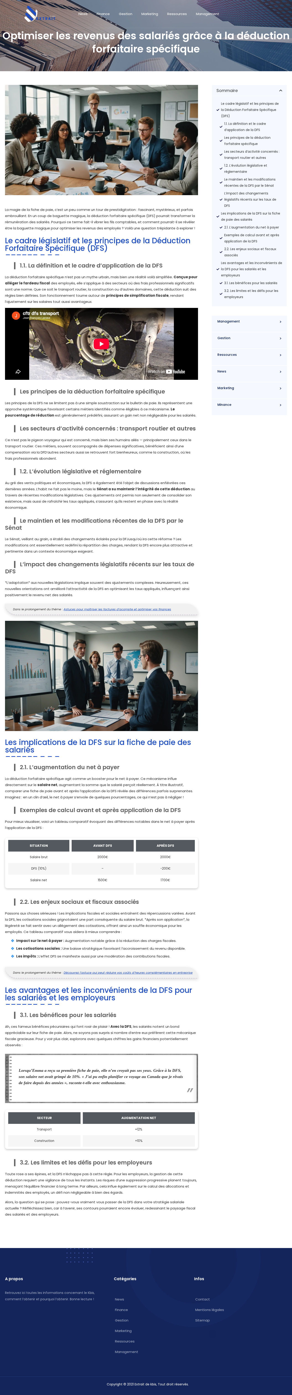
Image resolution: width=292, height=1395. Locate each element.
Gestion (125, 13)
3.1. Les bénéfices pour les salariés (250, 283)
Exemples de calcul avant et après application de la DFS (251, 238)
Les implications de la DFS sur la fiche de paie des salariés (250, 216)
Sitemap (202, 1320)
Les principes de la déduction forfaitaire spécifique (247, 140)
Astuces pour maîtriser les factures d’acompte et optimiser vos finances (117, 609)
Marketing (149, 13)
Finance (103, 13)
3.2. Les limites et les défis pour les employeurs (251, 293)
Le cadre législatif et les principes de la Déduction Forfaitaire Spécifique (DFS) (250, 109)
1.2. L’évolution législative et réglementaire (245, 168)
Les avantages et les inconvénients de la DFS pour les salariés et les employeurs (251, 269)
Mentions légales (209, 1309)
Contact (202, 1299)
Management (207, 13)
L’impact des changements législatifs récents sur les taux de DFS (250, 199)
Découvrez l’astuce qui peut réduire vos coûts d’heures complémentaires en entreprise (128, 972)
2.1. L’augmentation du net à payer (251, 227)
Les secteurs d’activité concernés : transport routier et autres (251, 154)
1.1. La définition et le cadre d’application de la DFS (245, 126)
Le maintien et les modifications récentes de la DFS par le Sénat (250, 182)
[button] (280, 90)
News (83, 13)
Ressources (177, 13)
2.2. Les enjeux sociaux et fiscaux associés (250, 252)
